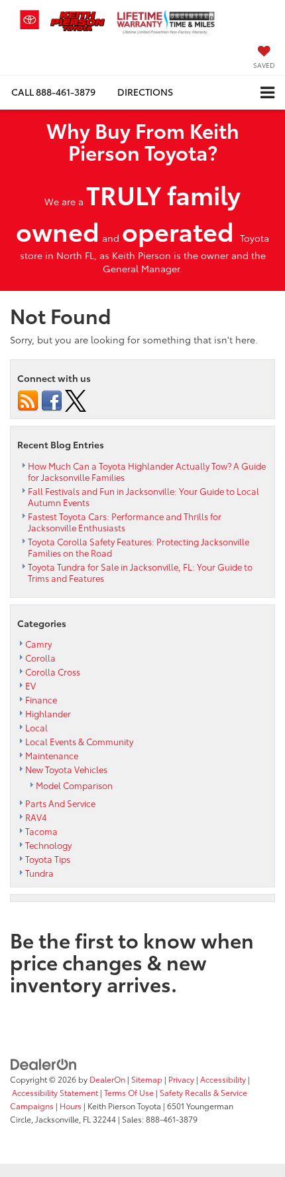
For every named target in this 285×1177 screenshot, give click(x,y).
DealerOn (107, 1079)
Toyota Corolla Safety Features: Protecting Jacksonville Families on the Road (138, 547)
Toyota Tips (47, 859)
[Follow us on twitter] (75, 399)
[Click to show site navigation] (267, 93)
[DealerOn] (44, 1063)
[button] (53, 92)
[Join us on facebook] (51, 399)
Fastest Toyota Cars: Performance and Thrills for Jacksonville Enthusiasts (124, 521)
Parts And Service (60, 803)
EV (30, 685)
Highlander (48, 713)
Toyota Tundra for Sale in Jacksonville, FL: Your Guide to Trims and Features (140, 572)
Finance (41, 699)
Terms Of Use (129, 1092)
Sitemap (146, 1079)
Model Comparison (74, 785)
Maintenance (51, 755)
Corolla (40, 658)
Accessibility (223, 1079)
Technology (48, 845)
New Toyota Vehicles (66, 769)
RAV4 (36, 817)
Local (36, 727)
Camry (38, 644)
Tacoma (41, 831)
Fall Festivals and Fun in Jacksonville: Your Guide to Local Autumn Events (143, 496)
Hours (71, 1105)
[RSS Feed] (27, 399)
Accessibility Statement (55, 1092)
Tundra (39, 873)
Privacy (181, 1079)
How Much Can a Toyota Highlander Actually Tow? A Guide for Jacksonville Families (147, 471)
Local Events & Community (79, 741)
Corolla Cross (52, 672)
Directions (145, 91)
